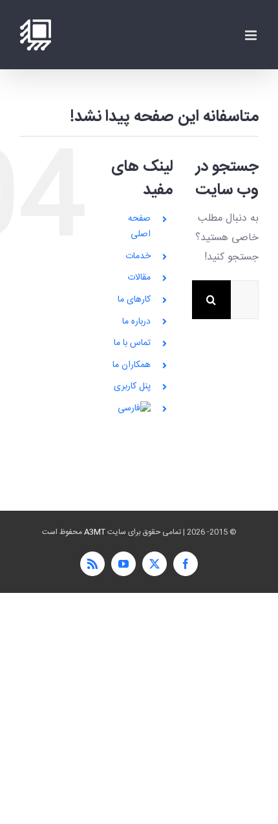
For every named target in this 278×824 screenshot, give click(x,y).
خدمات (138, 256)
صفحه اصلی (139, 226)
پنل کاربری (132, 386)
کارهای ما (134, 299)
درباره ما (136, 321)
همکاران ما (131, 365)
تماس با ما (132, 343)
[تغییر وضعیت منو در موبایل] (252, 35)
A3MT (94, 532)
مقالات (139, 277)
